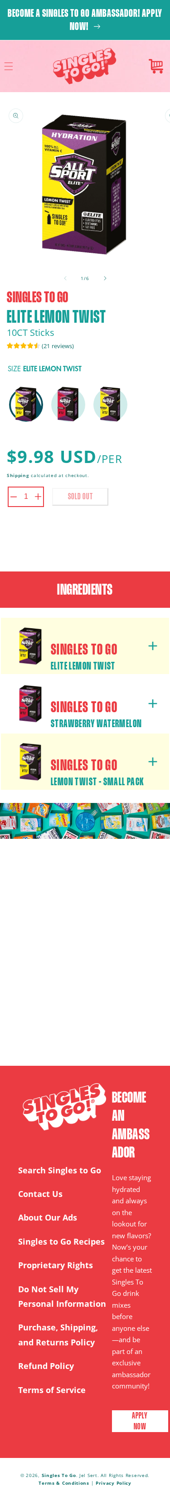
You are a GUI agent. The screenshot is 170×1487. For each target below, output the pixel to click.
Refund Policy (46, 1365)
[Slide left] (65, 278)
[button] (8, 66)
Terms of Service (52, 1389)
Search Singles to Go (59, 1170)
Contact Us (40, 1193)
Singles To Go (59, 1475)
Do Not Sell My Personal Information (62, 1296)
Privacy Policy (113, 1483)
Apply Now (140, 1421)
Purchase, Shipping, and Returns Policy (58, 1334)
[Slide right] (105, 278)
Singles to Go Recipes (61, 1241)
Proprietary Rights (55, 1265)
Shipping (18, 475)
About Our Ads (47, 1217)
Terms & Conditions (65, 1483)
